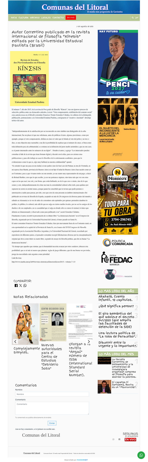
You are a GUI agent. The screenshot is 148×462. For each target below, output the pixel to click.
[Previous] (15, 341)
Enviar (52, 423)
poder (58, 23)
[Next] (88, 341)
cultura (81, 23)
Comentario (20, 399)
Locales (46, 17)
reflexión (69, 23)
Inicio (14, 17)
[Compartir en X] (20, 286)
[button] (132, 17)
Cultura (23, 17)
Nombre (18, 390)
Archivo (35, 17)
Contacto (58, 17)
